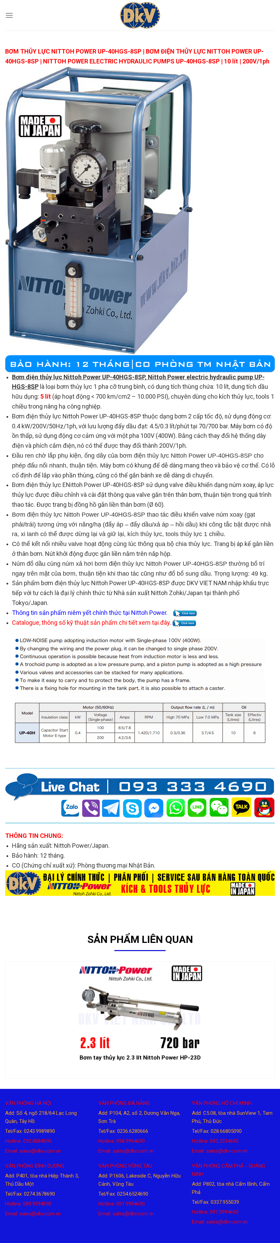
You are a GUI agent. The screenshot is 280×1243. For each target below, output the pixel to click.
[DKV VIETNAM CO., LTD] (140, 15)
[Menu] (9, 15)
